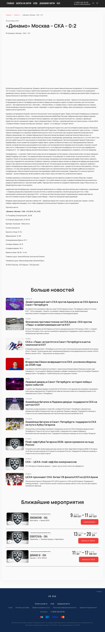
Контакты (44, 612)
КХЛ (58, 3)
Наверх (99, 591)
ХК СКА (52, 596)
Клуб (35, 3)
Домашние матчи (47, 3)
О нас (10, 607)
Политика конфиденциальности (65, 607)
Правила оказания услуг (41, 607)
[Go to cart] (97, 3)
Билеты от (88, 541)
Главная (10, 3)
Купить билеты (89, 522)
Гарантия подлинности (88, 607)
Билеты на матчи (23, 3)
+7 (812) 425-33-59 (81, 2)
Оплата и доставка (22, 607)
